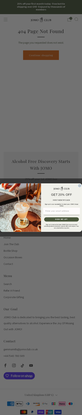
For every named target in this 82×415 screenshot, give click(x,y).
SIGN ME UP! (61, 219)
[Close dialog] (79, 185)
